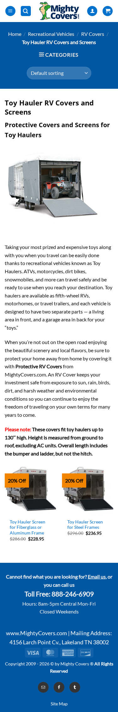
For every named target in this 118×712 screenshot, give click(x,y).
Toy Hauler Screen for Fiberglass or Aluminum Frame (27, 527)
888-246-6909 (73, 594)
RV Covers (92, 34)
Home (14, 34)
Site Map (59, 703)
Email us (97, 576)
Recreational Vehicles (51, 34)
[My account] (92, 11)
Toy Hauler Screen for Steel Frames (85, 524)
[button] (10, 11)
